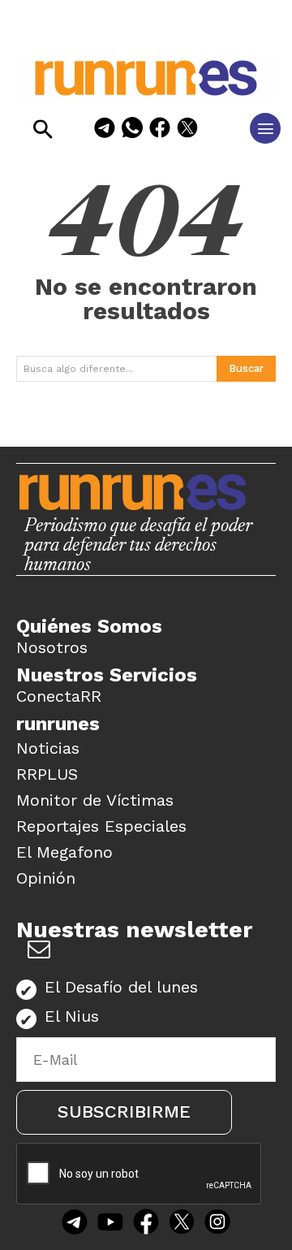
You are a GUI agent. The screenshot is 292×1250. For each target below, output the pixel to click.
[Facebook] (160, 130)
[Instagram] (217, 1224)
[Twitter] (181, 1224)
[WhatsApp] (132, 130)
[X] (187, 130)
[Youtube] (110, 1224)
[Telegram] (104, 130)
